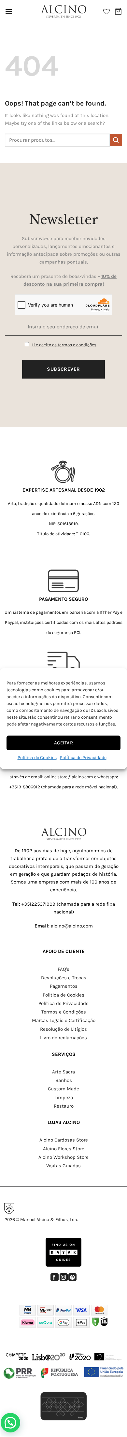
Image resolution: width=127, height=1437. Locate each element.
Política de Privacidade (83, 757)
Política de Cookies (37, 757)
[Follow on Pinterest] (72, 1277)
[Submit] (116, 140)
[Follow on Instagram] (64, 1277)
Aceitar (63, 743)
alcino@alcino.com (72, 926)
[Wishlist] (106, 11)
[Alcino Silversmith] (63, 11)
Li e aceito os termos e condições (64, 344)
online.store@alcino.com (68, 776)
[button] (9, 11)
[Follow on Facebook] (54, 1277)
